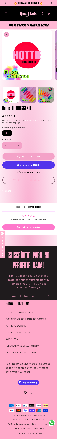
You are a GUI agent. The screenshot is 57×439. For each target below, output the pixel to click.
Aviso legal (39, 428)
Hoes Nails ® (25, 415)
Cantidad (7, 139)
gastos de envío (32, 120)
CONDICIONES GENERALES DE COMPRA (26, 319)
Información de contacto (30, 433)
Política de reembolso (33, 419)
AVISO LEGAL (12, 339)
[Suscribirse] (48, 296)
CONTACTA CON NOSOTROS (21, 352)
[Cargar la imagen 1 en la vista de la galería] (11, 95)
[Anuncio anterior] (5, 3)
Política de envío (23, 428)
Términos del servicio (42, 424)
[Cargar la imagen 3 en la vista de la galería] (46, 95)
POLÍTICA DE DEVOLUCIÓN (19, 312)
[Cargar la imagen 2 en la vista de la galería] (28, 95)
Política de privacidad (18, 424)
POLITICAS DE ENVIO (16, 325)
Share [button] (8, 190)
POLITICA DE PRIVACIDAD (19, 332)
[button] (6, 13)
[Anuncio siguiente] (52, 3)
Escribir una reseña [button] (28, 227)
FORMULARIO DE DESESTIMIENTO (22, 345)
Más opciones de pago (28, 172)
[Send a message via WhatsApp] (52, 423)
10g (7, 133)
